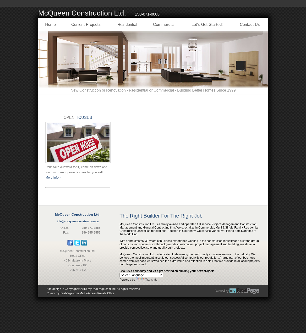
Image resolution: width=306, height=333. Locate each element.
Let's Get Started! (207, 24)
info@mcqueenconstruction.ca (78, 221)
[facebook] (70, 244)
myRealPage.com (237, 291)
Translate (151, 279)
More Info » (53, 177)
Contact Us (250, 24)
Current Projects (86, 24)
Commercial (164, 24)
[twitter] (77, 244)
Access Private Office (101, 293)
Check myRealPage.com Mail (66, 293)
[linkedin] (84, 244)
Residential (127, 24)
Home (50, 24)
